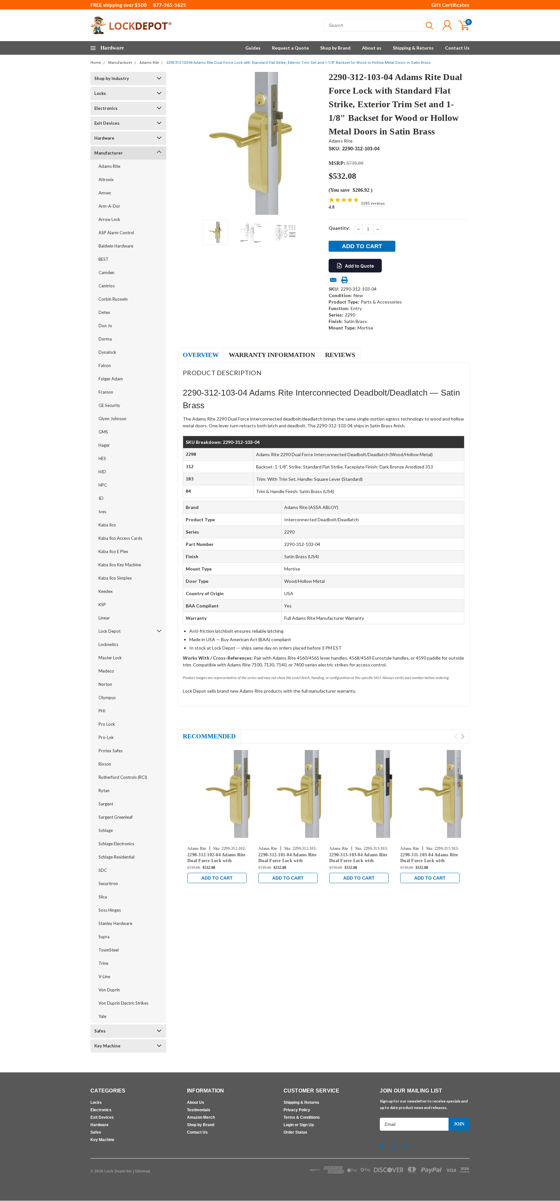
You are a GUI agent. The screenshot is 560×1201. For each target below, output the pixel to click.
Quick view (231, 794)
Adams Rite (149, 63)
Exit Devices (107, 123)
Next (315, 143)
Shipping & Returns (413, 48)
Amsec (105, 192)
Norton (105, 684)
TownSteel (109, 950)
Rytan (104, 790)
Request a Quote (290, 48)
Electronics (106, 108)
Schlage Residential (116, 857)
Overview (201, 354)
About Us (195, 1102)
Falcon (105, 365)
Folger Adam (111, 378)
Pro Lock (107, 724)
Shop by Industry (111, 78)
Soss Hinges (110, 910)
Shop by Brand (335, 48)
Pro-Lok (106, 737)
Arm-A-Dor (109, 206)
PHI (102, 710)
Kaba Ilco (107, 524)
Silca (103, 896)
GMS (103, 431)
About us (371, 48)
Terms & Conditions (302, 1117)
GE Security (109, 405)
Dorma (105, 338)
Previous (185, 143)
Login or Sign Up (299, 1125)
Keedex (106, 591)
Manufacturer (120, 63)
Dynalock (107, 352)
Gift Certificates (450, 5)
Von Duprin (109, 989)
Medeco (106, 671)
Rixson (105, 764)
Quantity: (339, 228)
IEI (101, 498)
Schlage (106, 830)
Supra (104, 936)
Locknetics (108, 644)
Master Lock (110, 657)
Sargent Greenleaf (116, 817)
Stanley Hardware (115, 923)
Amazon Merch (201, 1117)
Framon (106, 392)
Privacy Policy (297, 1110)
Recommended (209, 736)
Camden (106, 272)
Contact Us (457, 48)
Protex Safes (110, 750)
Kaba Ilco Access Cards (120, 538)
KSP (102, 604)
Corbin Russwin (113, 299)
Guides (253, 48)
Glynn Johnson (112, 418)
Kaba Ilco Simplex (115, 578)
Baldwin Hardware (116, 245)
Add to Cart (217, 878)
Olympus (107, 697)
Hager (104, 445)
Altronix (106, 179)
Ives (102, 511)
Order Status (295, 1132)
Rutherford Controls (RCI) (123, 777)
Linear (104, 617)
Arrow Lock (109, 219)
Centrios (107, 285)
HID (102, 471)
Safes (100, 1031)
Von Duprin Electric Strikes (123, 1003)
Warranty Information (272, 354)
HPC (103, 485)
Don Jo (105, 325)
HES (102, 458)
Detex (104, 312)
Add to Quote (359, 266)
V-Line (104, 976)
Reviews (340, 354)
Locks (100, 93)
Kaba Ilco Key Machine (120, 564)
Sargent (106, 803)
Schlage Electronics (116, 843)
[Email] (333, 280)
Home (95, 63)
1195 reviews (373, 203)
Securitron (108, 883)
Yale (102, 1016)
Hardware (104, 138)
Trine (103, 963)
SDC (103, 870)
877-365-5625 (169, 5)
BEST (104, 259)
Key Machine (107, 1045)
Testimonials (198, 1110)
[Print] (344, 280)
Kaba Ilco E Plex (113, 551)
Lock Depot (110, 631)
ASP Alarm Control (116, 232)
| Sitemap (141, 1171)
